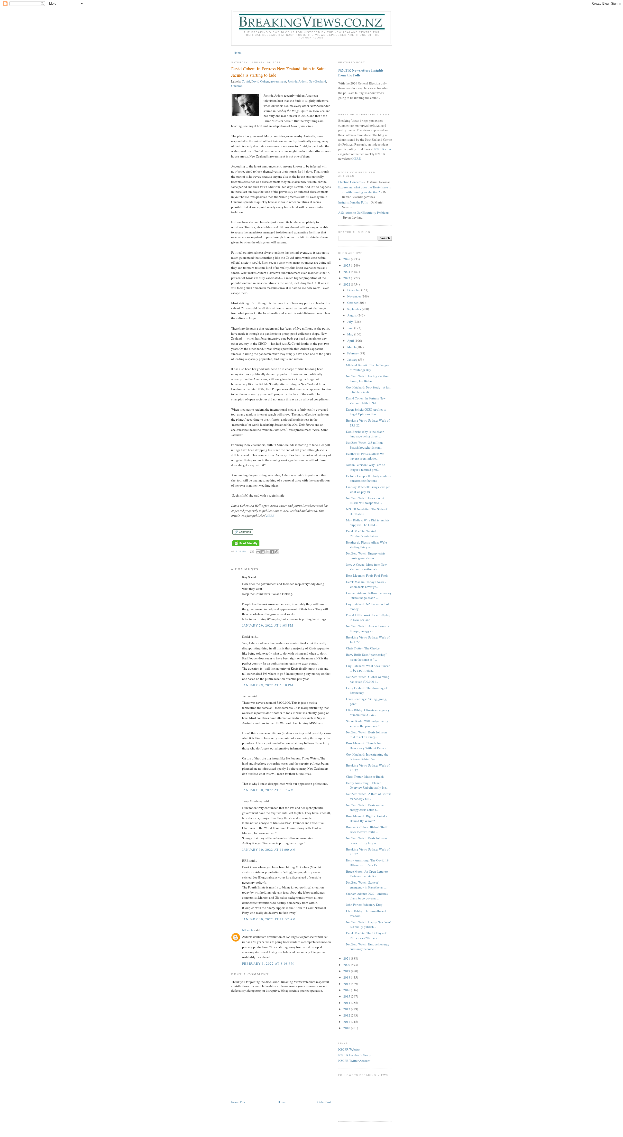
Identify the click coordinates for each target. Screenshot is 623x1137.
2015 (347, 996)
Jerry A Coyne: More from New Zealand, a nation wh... (366, 567)
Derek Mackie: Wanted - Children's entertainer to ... (365, 533)
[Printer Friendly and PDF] (245, 546)
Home (237, 52)
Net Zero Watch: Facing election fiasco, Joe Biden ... (367, 378)
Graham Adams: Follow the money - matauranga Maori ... (369, 595)
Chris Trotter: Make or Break (365, 776)
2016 (347, 990)
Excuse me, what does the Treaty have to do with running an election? (364, 189)
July (350, 321)
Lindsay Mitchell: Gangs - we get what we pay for (368, 489)
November (354, 296)
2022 (347, 284)
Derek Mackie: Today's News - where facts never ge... (366, 584)
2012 (347, 1015)
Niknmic (248, 930)
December (354, 290)
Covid (246, 81)
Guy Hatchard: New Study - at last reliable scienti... (368, 389)
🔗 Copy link (243, 531)
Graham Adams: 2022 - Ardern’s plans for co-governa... (367, 896)
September (354, 309)
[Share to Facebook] (272, 551)
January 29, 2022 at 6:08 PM (267, 625)
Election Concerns (350, 182)
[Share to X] (267, 551)
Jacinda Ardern (297, 81)
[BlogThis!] (262, 551)
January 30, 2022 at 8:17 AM (268, 790)
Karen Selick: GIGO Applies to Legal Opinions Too (366, 411)
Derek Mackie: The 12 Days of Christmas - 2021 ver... (366, 935)
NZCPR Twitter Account (354, 1060)
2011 (347, 1021)
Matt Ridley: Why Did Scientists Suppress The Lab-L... (367, 522)
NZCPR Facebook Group (354, 1055)
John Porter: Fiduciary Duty (364, 904)
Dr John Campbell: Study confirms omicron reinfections (368, 478)
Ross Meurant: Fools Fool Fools (367, 575)
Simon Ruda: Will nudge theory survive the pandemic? (367, 723)
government (278, 81)
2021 (347, 958)
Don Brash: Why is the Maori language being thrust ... (365, 434)
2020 (347, 964)
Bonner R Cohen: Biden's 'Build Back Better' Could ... (367, 829)
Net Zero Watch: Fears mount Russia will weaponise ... (365, 500)
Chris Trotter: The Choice (363, 648)
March (352, 347)
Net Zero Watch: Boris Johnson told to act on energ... (366, 734)
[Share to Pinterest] (276, 551)
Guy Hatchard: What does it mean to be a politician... (368, 668)
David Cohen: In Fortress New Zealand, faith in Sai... (365, 400)
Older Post (324, 1102)
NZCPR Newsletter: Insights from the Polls (361, 72)
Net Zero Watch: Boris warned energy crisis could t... (365, 807)
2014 (347, 1002)
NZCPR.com (382, 149)
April (351, 340)
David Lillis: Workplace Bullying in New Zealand (368, 617)
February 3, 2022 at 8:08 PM (268, 963)
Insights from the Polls (353, 202)
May (350, 334)
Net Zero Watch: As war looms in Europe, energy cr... (367, 628)
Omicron (237, 85)
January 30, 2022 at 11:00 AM (269, 849)
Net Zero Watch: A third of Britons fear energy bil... (368, 796)
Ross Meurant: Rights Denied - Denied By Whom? (366, 818)
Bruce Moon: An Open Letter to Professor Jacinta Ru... (367, 873)
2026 (347, 259)
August (352, 315)
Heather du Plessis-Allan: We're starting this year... (366, 544)
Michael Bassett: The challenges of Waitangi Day (367, 367)
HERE (270, 515)
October (352, 302)
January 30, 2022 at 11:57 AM (269, 919)
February (353, 353)
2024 (347, 271)
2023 (347, 278)
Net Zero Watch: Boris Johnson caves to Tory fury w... (366, 840)
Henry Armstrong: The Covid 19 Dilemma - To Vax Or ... (367, 862)
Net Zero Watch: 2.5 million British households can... (364, 445)
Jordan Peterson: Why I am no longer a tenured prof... (365, 467)
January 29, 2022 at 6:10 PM (267, 685)
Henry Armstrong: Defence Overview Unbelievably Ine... (367, 785)
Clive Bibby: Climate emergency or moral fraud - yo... (368, 712)
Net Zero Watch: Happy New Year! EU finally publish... (368, 924)
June (350, 328)
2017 (347, 983)
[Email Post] (251, 551)
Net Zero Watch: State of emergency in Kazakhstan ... (366, 884)
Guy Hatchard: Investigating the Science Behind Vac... (367, 756)
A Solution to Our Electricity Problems (363, 212)
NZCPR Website (349, 1049)
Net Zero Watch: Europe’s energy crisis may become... (367, 946)
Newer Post (238, 1102)
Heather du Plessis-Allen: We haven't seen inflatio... (365, 456)
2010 (347, 1028)
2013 (347, 1009)
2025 (347, 265)
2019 (347, 971)
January (352, 359)
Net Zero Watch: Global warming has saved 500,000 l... (367, 679)
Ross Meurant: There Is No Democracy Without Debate (366, 745)
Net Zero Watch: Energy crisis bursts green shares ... (365, 555)
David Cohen (260, 81)
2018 (347, 977)
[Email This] (258, 551)
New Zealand (317, 81)
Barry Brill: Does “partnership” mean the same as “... (366, 657)
